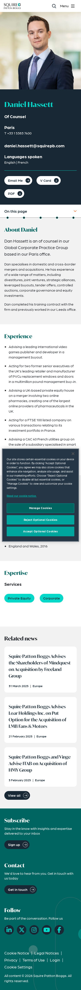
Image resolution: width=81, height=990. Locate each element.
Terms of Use (33, 959)
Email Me (15, 180)
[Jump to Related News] (73, 218)
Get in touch (17, 889)
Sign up (14, 844)
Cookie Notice (16, 952)
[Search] (54, 6)
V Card (45, 180)
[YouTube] (46, 930)
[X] (21, 930)
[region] (40, 495)
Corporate (51, 598)
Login (55, 959)
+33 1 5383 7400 (19, 133)
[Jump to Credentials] (41, 218)
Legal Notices (46, 952)
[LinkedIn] (9, 930)
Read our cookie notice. (22, 496)
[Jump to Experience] (24, 218)
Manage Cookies (40, 508)
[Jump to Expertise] (57, 218)
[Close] (73, 453)
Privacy (10, 959)
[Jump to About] (7, 218)
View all (14, 795)
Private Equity (19, 598)
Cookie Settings (18, 966)
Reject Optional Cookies (40, 519)
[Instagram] (34, 930)
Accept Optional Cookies (40, 531)
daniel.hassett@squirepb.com (34, 145)
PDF (11, 193)
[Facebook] (59, 930)
